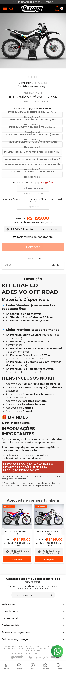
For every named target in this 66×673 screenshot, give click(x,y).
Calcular (55, 265)
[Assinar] (51, 595)
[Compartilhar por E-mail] (45, 83)
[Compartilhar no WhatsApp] (39, 83)
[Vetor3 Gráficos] (32, 8)
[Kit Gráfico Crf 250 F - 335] (17, 533)
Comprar (17, 559)
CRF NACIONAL (33, 93)
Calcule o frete (33, 258)
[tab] (29, 77)
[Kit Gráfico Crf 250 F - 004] (49, 533)
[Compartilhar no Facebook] (35, 83)
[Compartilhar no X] (42, 83)
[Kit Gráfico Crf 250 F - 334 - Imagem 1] (33, 40)
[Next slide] (62, 46)
